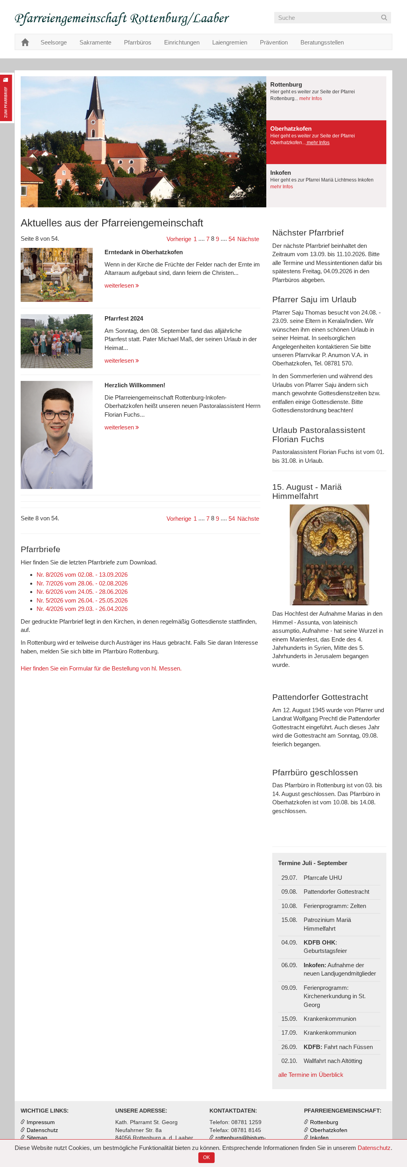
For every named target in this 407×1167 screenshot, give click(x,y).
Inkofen (319, 1138)
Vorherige (179, 239)
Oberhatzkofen (328, 1130)
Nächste (248, 239)
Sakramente (95, 42)
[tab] (326, 98)
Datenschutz (374, 1147)
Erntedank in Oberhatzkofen (144, 252)
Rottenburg (324, 1122)
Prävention (274, 42)
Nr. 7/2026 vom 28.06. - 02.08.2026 (82, 583)
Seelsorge (54, 42)
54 (232, 239)
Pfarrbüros (137, 42)
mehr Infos (310, 98)
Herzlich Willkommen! (135, 385)
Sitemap (37, 1138)
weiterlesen (120, 285)
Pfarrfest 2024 (124, 318)
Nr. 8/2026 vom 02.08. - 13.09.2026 (82, 574)
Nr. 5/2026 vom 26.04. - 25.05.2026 (82, 600)
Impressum (41, 1122)
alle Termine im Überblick (310, 1074)
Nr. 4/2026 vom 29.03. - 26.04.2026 (82, 608)
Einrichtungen (182, 42)
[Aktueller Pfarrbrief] (7, 98)
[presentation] (326, 98)
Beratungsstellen (322, 42)
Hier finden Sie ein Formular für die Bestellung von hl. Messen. (101, 668)
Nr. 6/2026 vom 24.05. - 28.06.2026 (82, 591)
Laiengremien (229, 42)
